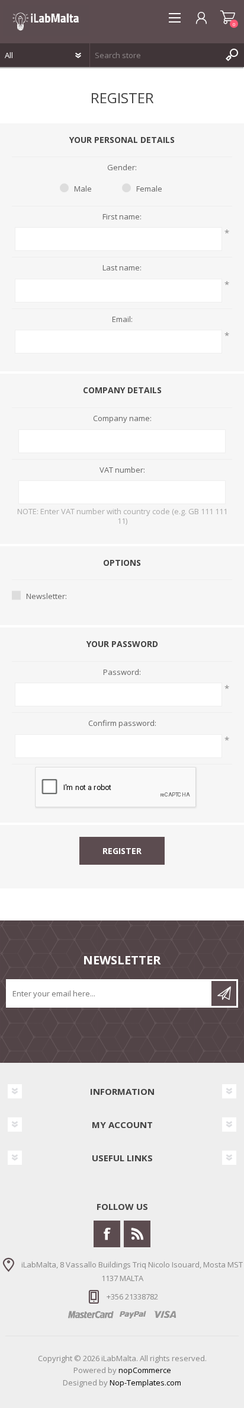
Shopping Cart (227, 18)
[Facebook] (107, 1234)
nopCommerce (144, 1370)
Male (83, 188)
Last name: (122, 268)
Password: (122, 672)
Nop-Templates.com (145, 1382)
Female (149, 188)
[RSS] (137, 1234)
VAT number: (122, 470)
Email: (122, 319)
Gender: (122, 168)
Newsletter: (46, 596)
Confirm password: (122, 723)
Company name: (122, 418)
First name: (122, 217)
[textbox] (155, 55)
